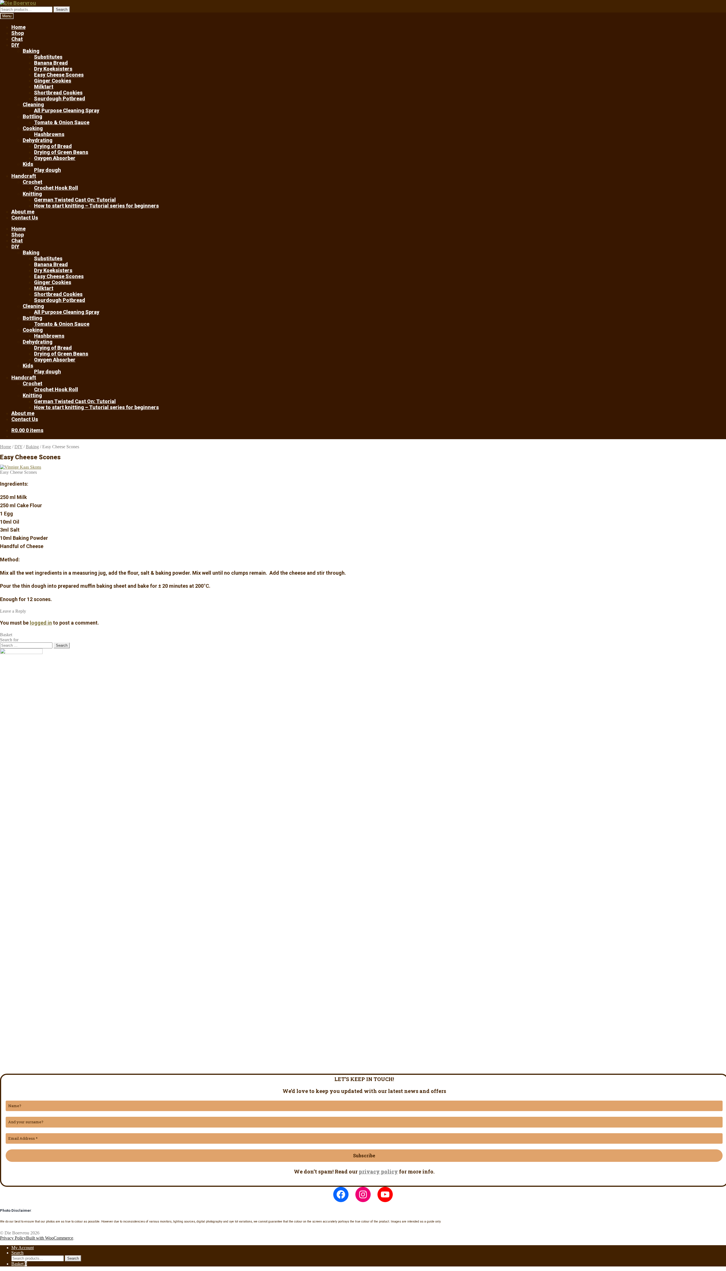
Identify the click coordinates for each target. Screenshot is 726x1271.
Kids (28, 164)
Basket (19, 1263)
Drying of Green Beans (61, 152)
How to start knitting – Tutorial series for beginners (96, 206)
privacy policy (378, 1171)
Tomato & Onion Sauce (61, 122)
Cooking (33, 128)
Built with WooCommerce (49, 1238)
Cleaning (33, 104)
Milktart (43, 87)
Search (61, 9)
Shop (17, 33)
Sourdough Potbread (59, 98)
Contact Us (24, 218)
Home (18, 27)
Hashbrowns (49, 134)
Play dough (47, 170)
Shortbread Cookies (58, 93)
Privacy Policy (13, 1238)
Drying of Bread (53, 146)
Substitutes (48, 57)
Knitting (32, 194)
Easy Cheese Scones (59, 75)
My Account (22, 1247)
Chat (17, 39)
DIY (15, 45)
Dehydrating (37, 140)
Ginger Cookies (52, 81)
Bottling (32, 116)
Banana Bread (51, 63)
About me (22, 212)
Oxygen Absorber (54, 158)
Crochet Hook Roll (56, 188)
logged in (41, 623)
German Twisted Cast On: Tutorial (75, 200)
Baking (31, 51)
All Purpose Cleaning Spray (66, 110)
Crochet (32, 182)
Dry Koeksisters (53, 69)
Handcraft (23, 176)
